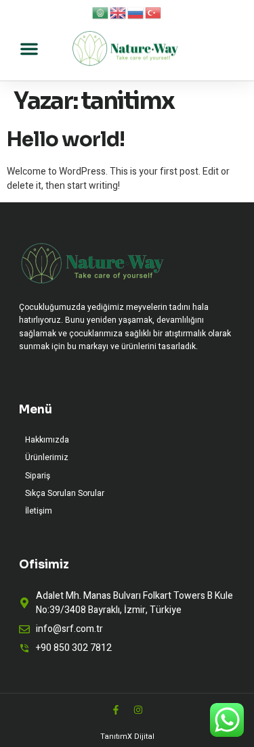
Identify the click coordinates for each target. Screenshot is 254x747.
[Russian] (136, 12)
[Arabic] (101, 12)
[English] (118, 12)
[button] (29, 49)
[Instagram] (138, 709)
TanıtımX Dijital (127, 736)
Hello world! (66, 139)
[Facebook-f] (115, 709)
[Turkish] (154, 12)
